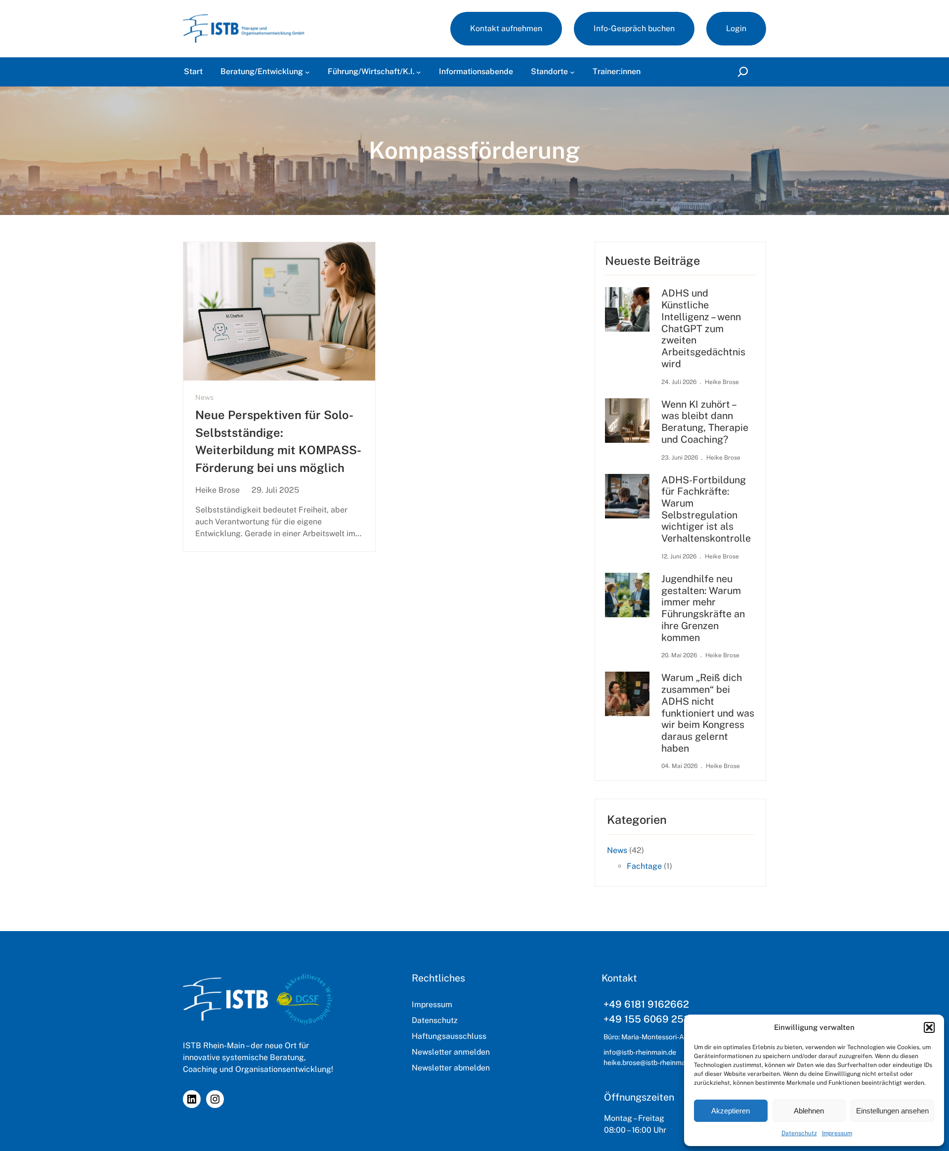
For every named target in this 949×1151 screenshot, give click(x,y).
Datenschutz (799, 1133)
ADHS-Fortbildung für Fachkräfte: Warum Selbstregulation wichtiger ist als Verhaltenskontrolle (706, 509)
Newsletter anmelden (451, 1052)
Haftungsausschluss (449, 1036)
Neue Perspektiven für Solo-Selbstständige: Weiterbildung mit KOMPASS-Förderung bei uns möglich (278, 441)
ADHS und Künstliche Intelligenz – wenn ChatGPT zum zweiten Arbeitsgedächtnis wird (703, 328)
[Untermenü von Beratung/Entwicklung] (307, 72)
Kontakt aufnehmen (506, 28)
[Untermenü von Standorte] (572, 72)
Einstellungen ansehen (892, 1111)
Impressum (837, 1133)
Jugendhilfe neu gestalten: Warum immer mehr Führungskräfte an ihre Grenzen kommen (703, 608)
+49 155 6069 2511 (647, 1018)
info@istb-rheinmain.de (640, 1052)
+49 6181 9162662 (646, 1004)
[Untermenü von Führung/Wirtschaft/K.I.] (418, 72)
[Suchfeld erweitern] (744, 71)
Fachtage (644, 866)
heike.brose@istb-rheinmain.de (652, 1062)
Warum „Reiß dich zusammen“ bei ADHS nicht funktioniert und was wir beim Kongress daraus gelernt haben (707, 712)
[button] (929, 1027)
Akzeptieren (730, 1111)
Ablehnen (809, 1111)
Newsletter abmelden (451, 1067)
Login (736, 28)
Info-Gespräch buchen (634, 28)
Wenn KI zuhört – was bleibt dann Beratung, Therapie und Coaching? (704, 421)
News (204, 397)
